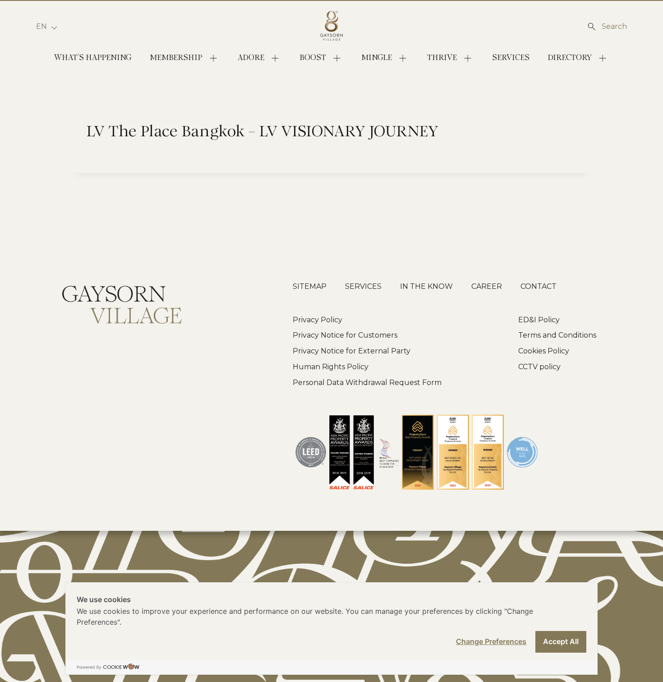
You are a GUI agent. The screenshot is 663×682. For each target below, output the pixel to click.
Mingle (376, 58)
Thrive (442, 58)
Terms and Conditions (557, 335)
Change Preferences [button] (491, 641)
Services (510, 58)
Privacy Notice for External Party (351, 351)
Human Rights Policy (330, 366)
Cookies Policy (543, 351)
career (486, 286)
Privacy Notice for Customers (345, 335)
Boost (312, 58)
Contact (538, 286)
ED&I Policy (539, 319)
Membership (176, 58)
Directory (570, 58)
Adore (251, 58)
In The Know (426, 286)
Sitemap (310, 286)
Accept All (561, 641)
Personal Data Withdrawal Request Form (367, 382)
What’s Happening (93, 58)
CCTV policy (539, 366)
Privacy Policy (317, 319)
